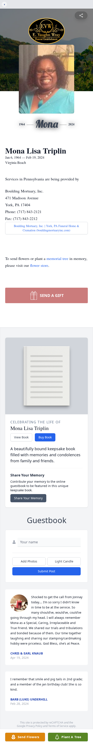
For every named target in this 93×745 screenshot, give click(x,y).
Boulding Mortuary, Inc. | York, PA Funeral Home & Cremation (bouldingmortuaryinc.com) (46, 228)
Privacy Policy (34, 726)
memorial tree (57, 258)
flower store (39, 265)
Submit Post (46, 571)
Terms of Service (58, 726)
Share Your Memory (28, 498)
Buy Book (45, 437)
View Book (21, 437)
